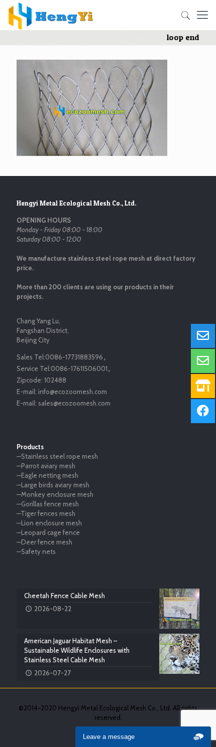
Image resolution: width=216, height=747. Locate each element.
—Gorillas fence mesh (48, 504)
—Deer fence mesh (44, 542)
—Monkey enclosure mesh (55, 494)
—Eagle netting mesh (47, 475)
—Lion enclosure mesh (49, 523)
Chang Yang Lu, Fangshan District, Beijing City (43, 330)
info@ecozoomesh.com (72, 392)
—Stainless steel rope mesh (57, 456)
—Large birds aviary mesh (53, 485)
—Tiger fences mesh (46, 513)
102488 (55, 380)
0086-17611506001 (79, 368)
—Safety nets (36, 551)
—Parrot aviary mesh (46, 466)
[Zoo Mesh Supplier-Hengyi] (51, 15)
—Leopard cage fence (48, 532)
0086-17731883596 (74, 357)
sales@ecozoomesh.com (74, 403)
